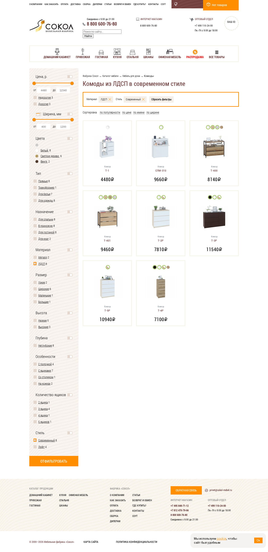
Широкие (43, 289)
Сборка (86, 4)
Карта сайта (91, 541)
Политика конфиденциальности (136, 541)
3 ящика (43, 409)
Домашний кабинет (57, 57)
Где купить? (139, 4)
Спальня (132, 57)
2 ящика (43, 402)
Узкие (41, 282)
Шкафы (148, 57)
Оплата (64, 4)
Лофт (41, 447)
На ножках (44, 383)
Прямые (43, 181)
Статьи (108, 4)
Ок (258, 540)
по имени (138, 112)
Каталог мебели (110, 76)
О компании (35, 4)
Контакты (153, 4)
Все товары (216, 57)
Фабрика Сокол (90, 76)
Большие (43, 302)
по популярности (110, 112)
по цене (126, 112)
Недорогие (44, 97)
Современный (46, 440)
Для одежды (45, 200)
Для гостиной (46, 232)
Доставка (76, 4)
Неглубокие (45, 345)
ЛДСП (41, 264)
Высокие (43, 327)
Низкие (42, 320)
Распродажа (195, 57)
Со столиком (45, 377)
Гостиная (101, 57)
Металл (42, 257)
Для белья (44, 194)
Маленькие (44, 295)
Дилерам (97, 4)
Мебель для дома (131, 76)
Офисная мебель (169, 57)
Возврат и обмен (122, 4)
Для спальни (45, 219)
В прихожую (45, 226)
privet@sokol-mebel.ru (221, 490)
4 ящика (43, 415)
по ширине (153, 112)
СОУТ (163, 4)
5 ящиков (43, 422)
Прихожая (83, 57)
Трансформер (46, 188)
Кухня (117, 57)
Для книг (43, 239)
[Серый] (37, 145)
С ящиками (44, 371)
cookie (221, 539)
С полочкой (45, 364)
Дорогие (43, 104)
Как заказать (51, 4)
